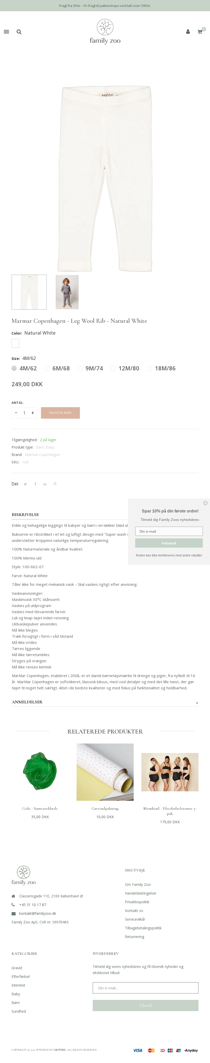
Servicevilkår (135, 919)
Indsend (169, 543)
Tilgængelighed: (24, 439)
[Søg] (19, 31)
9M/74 (93, 368)
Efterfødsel (21, 976)
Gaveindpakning (105, 808)
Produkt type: (23, 447)
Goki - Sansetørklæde (40, 808)
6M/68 (60, 368)
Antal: (18, 402)
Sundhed (19, 1011)
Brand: (17, 454)
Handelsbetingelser (140, 893)
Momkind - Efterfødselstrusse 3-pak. (169, 811)
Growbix (60, 1049)
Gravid (17, 967)
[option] (29, 292)
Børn (16, 1002)
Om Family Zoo (138, 884)
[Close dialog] (205, 503)
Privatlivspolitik (137, 901)
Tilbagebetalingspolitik (143, 927)
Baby (16, 993)
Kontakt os (134, 910)
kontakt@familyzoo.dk (37, 913)
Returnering (134, 936)
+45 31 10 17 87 (32, 904)
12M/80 (128, 368)
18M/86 (164, 368)
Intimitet (18, 985)
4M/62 (27, 368)
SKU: (15, 462)
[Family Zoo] (105, 31)
